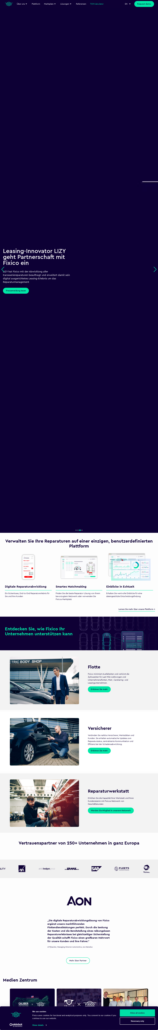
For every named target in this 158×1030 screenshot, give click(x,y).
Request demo (144, 4)
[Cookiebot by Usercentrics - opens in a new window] (16, 1025)
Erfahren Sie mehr (99, 689)
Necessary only (137, 1021)
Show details (38, 1025)
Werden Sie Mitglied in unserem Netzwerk (111, 811)
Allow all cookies (137, 1013)
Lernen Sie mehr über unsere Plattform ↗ (136, 609)
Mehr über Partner (78, 961)
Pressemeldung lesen (16, 291)
